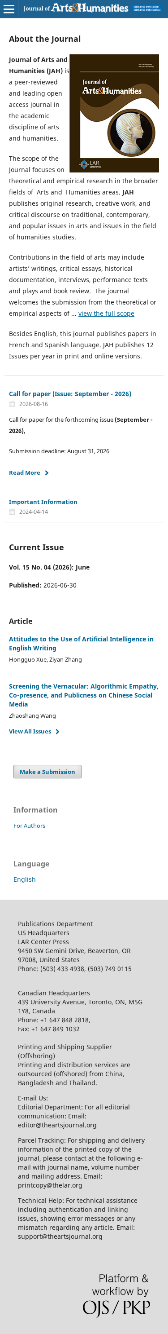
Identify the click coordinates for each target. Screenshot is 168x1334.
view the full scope (106, 313)
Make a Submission (47, 772)
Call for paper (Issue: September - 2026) (70, 393)
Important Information (43, 502)
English (24, 879)
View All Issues (30, 731)
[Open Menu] (9, 9)
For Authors (29, 826)
